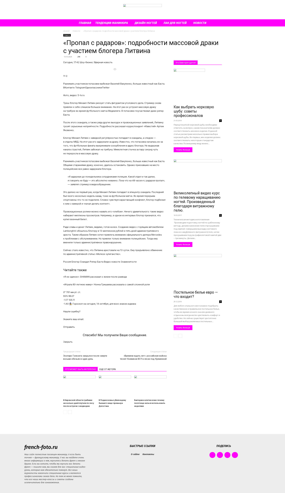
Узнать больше (183, 150)
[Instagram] (220, 455)
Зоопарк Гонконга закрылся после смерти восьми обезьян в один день (85, 357)
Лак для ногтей (175, 23)
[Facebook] (212, 455)
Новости (199, 23)
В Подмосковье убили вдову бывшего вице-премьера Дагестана (112, 403)
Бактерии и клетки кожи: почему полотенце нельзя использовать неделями (149, 403)
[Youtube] (235, 455)
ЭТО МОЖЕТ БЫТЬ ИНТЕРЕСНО (80, 369)
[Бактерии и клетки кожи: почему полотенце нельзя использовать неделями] (150, 386)
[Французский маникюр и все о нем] (142, 10)
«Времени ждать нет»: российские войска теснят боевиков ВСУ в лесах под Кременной (143, 357)
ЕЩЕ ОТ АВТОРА (107, 369)
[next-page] (70, 412)
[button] (218, 23)
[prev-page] (65, 412)
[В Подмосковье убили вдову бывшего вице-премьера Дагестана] (115, 386)
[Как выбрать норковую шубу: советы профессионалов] (198, 86)
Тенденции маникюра (111, 23)
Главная (85, 23)
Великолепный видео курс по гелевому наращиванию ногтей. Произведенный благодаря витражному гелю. (197, 201)
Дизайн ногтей (146, 23)
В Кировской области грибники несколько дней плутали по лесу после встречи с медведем (78, 403)
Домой (66, 31)
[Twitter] (227, 455)
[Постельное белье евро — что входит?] (198, 271)
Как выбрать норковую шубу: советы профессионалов (194, 111)
